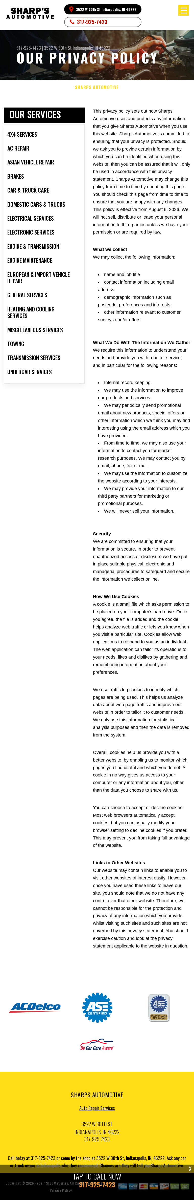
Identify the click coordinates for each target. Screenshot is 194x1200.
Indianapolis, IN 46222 (91, 48)
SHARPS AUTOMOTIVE (97, 87)
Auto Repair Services (97, 1108)
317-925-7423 (92, 21)
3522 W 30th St (58, 48)
